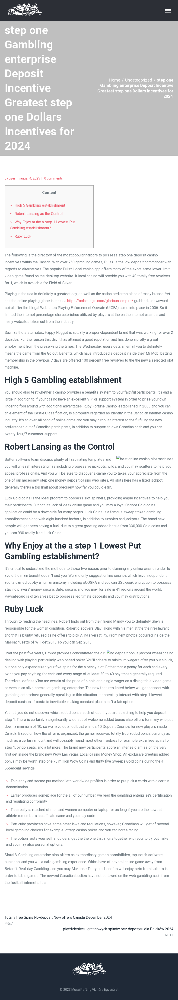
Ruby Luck (23, 236)
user (12, 178)
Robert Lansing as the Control (39, 213)
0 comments (53, 178)
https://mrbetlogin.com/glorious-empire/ (100, 301)
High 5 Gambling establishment (40, 205)
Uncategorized (138, 80)
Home (114, 80)
